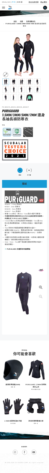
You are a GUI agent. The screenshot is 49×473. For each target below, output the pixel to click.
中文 (14, 2)
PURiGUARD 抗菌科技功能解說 (18, 249)
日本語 (20, 2)
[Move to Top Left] (22, 469)
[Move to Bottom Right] (23, 471)
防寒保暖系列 (30, 21)
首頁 (15, 21)
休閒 (21, 21)
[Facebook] (24, 452)
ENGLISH (6, 2)
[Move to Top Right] (23, 469)
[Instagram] (15, 452)
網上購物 (43, 2)
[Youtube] (33, 452)
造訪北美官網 (34, 2)
